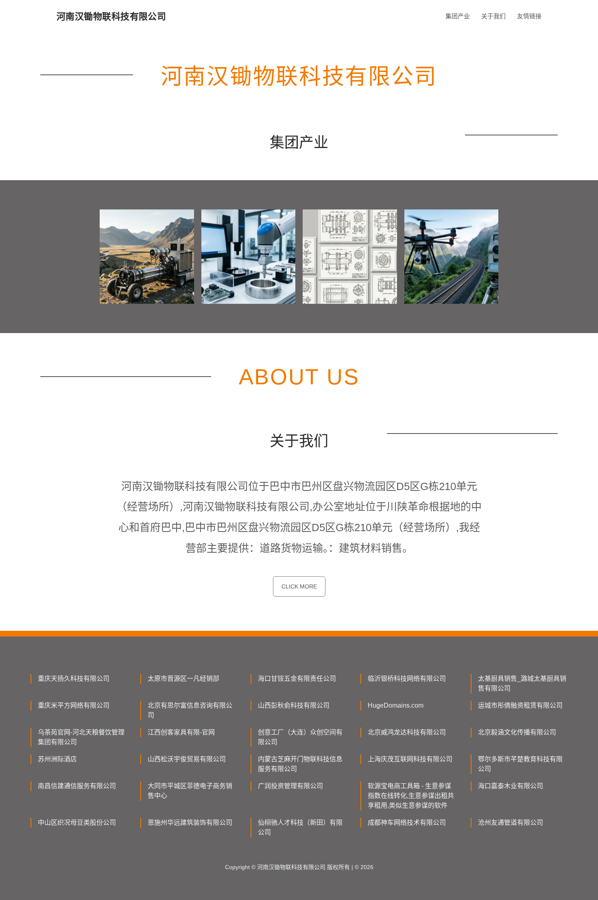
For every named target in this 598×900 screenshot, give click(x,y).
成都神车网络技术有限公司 (407, 822)
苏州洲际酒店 (57, 759)
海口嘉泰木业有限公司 (510, 785)
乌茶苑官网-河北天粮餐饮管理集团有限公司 (81, 737)
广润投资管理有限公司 (290, 785)
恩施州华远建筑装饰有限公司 (190, 822)
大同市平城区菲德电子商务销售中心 (190, 790)
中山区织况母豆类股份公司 (77, 822)
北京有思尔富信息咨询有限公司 (190, 710)
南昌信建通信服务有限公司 (77, 785)
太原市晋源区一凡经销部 (183, 678)
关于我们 (493, 16)
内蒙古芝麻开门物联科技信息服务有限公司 (300, 764)
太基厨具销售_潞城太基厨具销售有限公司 (522, 683)
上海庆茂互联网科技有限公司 (410, 759)
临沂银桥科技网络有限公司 (407, 678)
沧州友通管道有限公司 (510, 822)
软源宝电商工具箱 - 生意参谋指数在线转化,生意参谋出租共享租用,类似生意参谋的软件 (411, 795)
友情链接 (529, 16)
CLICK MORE (299, 586)
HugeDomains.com (395, 705)
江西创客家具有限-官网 (181, 732)
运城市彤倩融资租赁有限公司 (520, 705)
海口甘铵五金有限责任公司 (297, 678)
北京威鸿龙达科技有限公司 (407, 732)
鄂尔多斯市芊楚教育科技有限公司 (520, 764)
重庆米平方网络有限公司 (73, 705)
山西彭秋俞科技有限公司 (294, 705)
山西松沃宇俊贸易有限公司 (187, 759)
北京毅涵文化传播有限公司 (517, 732)
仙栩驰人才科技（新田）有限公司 (300, 827)
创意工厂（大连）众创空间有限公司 (300, 737)
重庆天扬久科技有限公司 (73, 678)
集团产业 (457, 16)
